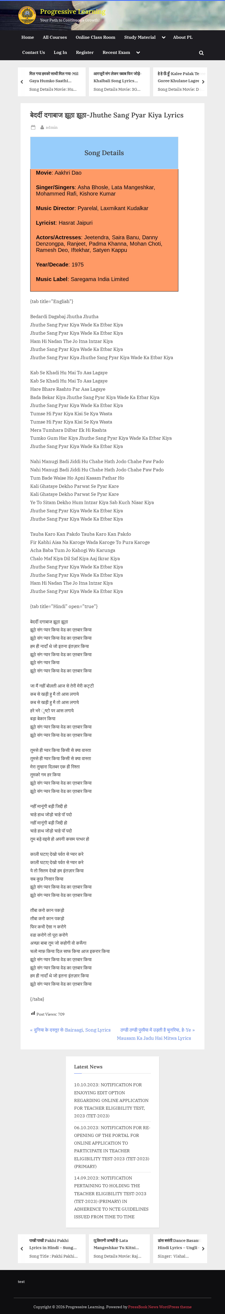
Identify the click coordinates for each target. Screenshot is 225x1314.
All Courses (55, 37)
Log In (60, 52)
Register (85, 52)
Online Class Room (95, 37)
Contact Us (33, 52)
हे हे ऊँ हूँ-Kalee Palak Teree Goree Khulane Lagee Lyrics (182, 77)
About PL (183, 37)
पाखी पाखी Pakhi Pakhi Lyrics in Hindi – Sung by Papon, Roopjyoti (51, 1244)
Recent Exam (116, 52)
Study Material (140, 37)
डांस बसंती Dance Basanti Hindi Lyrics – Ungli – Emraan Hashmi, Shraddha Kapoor (179, 1244)
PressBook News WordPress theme (160, 1306)
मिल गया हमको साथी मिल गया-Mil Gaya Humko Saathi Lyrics (53, 77)
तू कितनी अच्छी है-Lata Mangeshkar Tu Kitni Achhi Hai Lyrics (115, 1244)
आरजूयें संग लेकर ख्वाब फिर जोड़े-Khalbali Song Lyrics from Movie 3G (118, 77)
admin (52, 127)
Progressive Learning (72, 11)
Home (27, 37)
